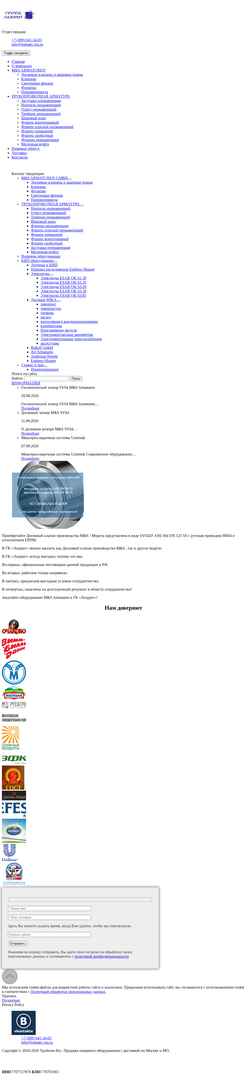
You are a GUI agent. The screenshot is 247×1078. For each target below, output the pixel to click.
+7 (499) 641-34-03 (27, 40)
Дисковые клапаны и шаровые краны (52, 74)
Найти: (17, 378)
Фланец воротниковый (40, 122)
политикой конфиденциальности (102, 956)
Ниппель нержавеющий (41, 105)
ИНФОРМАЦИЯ (26, 383)
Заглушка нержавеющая (41, 101)
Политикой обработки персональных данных (68, 992)
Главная (18, 61)
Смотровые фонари (37, 83)
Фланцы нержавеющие (40, 140)
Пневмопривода (34, 92)
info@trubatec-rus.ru (27, 44)
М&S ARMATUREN (28, 70)
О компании (22, 66)
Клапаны (28, 79)
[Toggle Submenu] (70, 179)
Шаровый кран (33, 118)
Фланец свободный (37, 135)
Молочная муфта (35, 144)
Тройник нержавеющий (41, 114)
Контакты (20, 157)
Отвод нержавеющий (38, 109)
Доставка (19, 153)
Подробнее (30, 408)
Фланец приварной (37, 131)
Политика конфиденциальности (28, 1059)
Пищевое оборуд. (26, 148)
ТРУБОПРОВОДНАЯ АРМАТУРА (41, 96)
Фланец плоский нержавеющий (47, 127)
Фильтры (28, 88)
